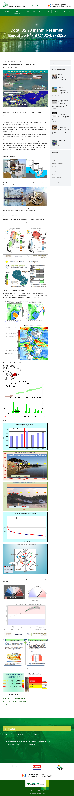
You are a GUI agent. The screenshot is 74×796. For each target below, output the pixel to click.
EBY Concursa (55, 160)
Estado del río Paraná (57, 163)
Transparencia (66, 11)
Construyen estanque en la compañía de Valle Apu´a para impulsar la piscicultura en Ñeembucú (60, 90)
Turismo (47, 11)
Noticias (56, 11)
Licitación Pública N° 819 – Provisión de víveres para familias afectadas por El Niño (60, 116)
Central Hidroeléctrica (17, 12)
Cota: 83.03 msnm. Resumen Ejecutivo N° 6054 (63, 142)
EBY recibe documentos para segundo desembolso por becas (59, 77)
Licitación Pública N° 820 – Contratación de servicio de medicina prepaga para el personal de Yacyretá (60, 103)
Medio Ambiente (37, 11)
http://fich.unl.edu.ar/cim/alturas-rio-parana (14, 701)
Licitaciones (55, 169)
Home (18, 39)
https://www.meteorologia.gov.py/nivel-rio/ (14, 698)
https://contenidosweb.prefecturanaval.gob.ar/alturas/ (17, 704)
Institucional (8, 11)
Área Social (27, 11)
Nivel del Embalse (17, 61)
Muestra (54, 174)
